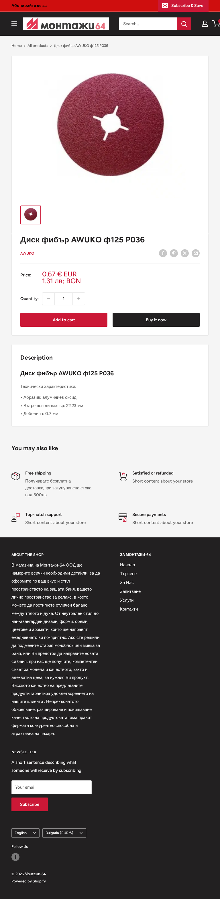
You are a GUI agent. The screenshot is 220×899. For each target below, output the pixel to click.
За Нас (127, 582)
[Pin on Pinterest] (174, 253)
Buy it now (156, 319)
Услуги (126, 600)
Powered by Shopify (28, 881)
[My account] (205, 24)
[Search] (184, 23)
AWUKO (27, 253)
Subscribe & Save (187, 5)
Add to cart (64, 319)
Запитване (130, 591)
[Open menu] (14, 23)
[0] (216, 23)
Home (16, 45)
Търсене (128, 573)
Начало (127, 564)
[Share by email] (196, 253)
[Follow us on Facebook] (15, 857)
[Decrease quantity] (48, 299)
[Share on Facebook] (163, 253)
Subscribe (29, 804)
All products (38, 45)
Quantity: (29, 298)
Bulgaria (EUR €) (59, 833)
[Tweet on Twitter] (185, 253)
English (21, 833)
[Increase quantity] (79, 299)
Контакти (129, 609)
